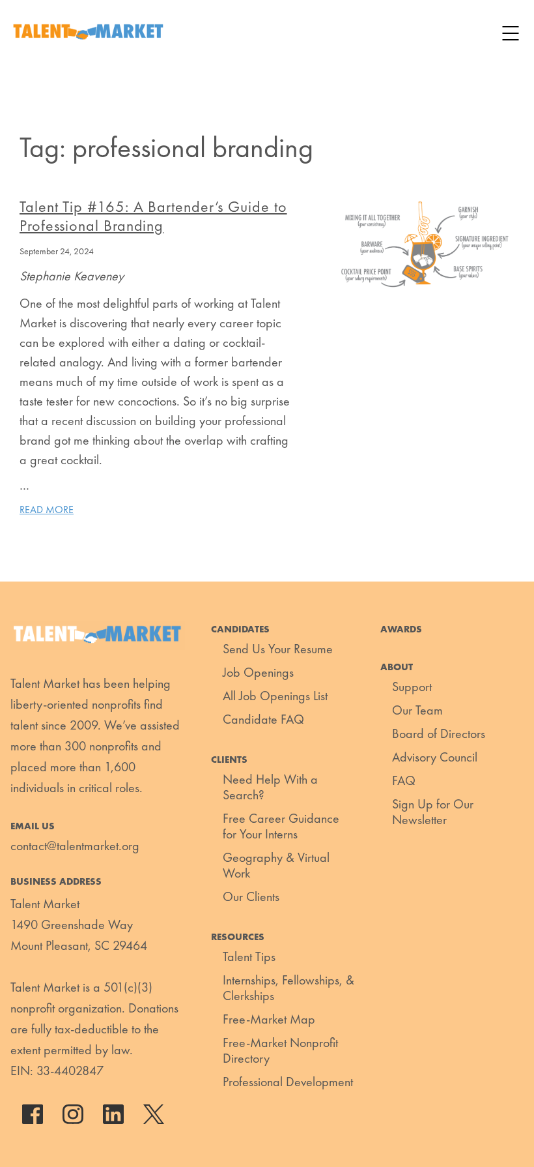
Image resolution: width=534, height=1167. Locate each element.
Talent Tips (249, 956)
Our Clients (251, 896)
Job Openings (258, 672)
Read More (47, 509)
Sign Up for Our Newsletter (432, 811)
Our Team (417, 710)
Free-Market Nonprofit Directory (280, 1050)
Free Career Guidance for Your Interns (281, 826)
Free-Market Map (269, 1019)
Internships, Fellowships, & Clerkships (288, 987)
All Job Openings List (275, 695)
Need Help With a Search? (270, 787)
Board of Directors (438, 733)
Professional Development (288, 1081)
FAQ (403, 780)
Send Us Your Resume (278, 648)
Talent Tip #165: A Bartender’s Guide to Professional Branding (153, 215)
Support (412, 686)
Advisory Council (434, 756)
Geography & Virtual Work (276, 865)
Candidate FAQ (263, 719)
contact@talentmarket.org (74, 845)
